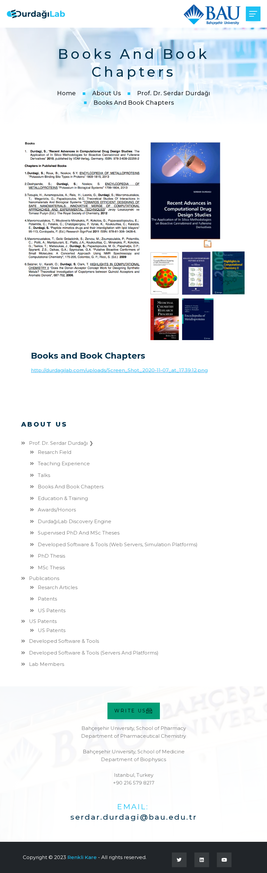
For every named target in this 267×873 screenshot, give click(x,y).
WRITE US (130, 711)
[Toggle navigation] (253, 14)
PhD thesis (51, 556)
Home (66, 93)
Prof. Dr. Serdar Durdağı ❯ (61, 443)
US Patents (51, 610)
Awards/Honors (57, 510)
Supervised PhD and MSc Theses (78, 533)
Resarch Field (54, 452)
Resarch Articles (57, 587)
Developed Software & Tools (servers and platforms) (94, 653)
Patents (47, 599)
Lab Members (46, 664)
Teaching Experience (64, 463)
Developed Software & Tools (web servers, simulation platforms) (118, 544)
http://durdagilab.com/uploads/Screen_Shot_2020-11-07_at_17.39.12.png (119, 370)
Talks (44, 475)
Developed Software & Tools (64, 641)
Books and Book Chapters (71, 486)
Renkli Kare (82, 857)
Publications (44, 578)
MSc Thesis (51, 567)
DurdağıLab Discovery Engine (74, 521)
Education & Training (63, 498)
